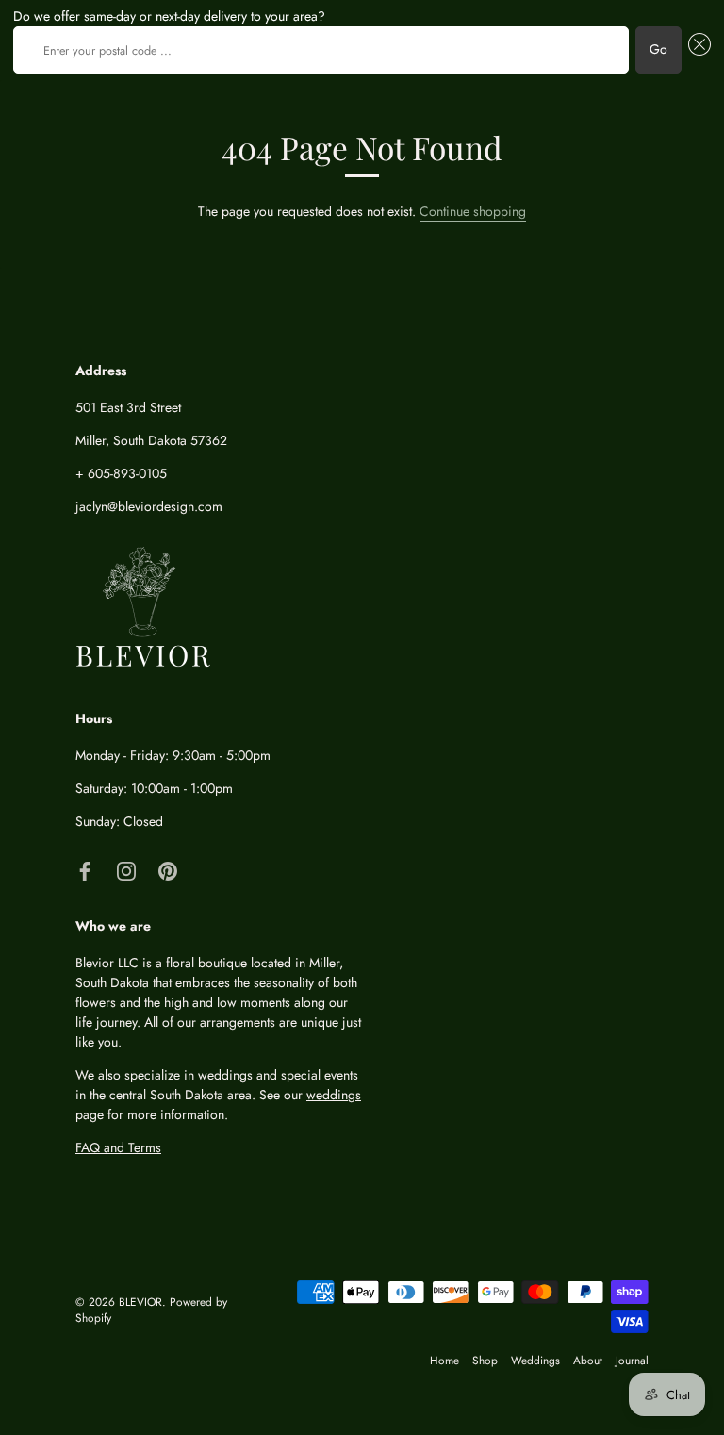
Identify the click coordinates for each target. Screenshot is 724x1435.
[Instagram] (126, 869)
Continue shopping (473, 211)
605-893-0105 (127, 473)
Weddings (535, 1360)
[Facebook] (84, 869)
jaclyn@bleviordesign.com (148, 506)
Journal (632, 1360)
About (587, 1360)
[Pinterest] (167, 869)
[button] (696, 50)
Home (444, 1360)
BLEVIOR (140, 1302)
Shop (485, 1360)
